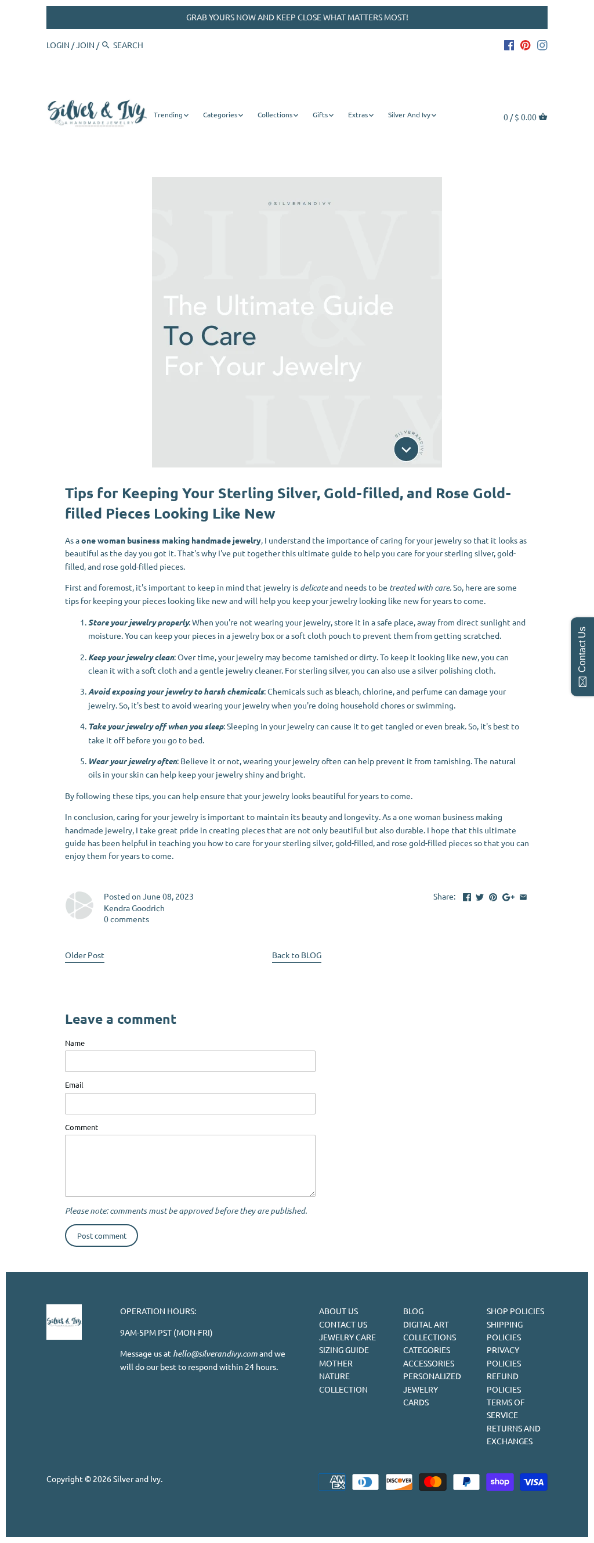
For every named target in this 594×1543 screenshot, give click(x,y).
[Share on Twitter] (480, 895)
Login (58, 44)
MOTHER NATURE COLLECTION (343, 1376)
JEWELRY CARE (347, 1337)
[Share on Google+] (508, 895)
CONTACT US (343, 1324)
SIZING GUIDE (344, 1349)
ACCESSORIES (428, 1363)
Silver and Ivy (137, 1478)
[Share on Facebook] (467, 895)
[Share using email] (523, 895)
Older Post (84, 954)
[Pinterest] (525, 44)
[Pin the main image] (493, 895)
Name (75, 1042)
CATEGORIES (426, 1349)
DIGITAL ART (426, 1324)
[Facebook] (509, 44)
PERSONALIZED (432, 1376)
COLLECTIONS (429, 1337)
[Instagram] (542, 44)
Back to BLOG (296, 954)
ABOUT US (338, 1310)
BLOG (413, 1310)
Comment (81, 1127)
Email (74, 1084)
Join (85, 44)
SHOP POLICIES (515, 1310)
